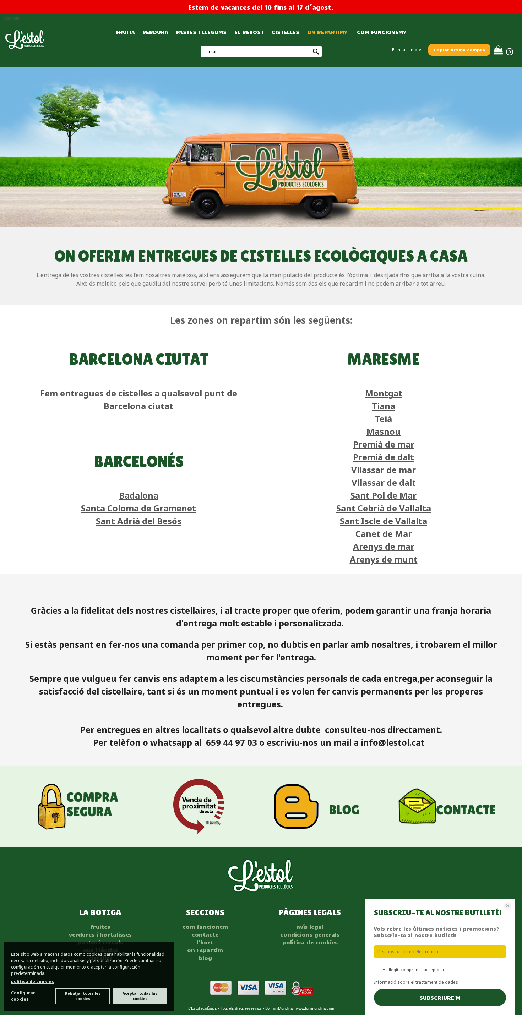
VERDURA (155, 32)
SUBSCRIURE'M (440, 997)
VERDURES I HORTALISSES (100, 934)
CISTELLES (285, 32)
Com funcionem (205, 926)
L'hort (205, 942)
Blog (205, 958)
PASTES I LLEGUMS (201, 32)
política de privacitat (465, 969)
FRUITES (100, 926)
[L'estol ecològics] (25, 47)
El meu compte (406, 49)
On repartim (205, 950)
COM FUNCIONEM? (380, 32)
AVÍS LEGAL (310, 926)
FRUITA (125, 32)
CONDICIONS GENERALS (309, 934)
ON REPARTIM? (327, 32)
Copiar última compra (459, 49)
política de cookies (32, 981)
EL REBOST (249, 32)
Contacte (205, 934)
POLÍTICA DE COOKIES (310, 942)
